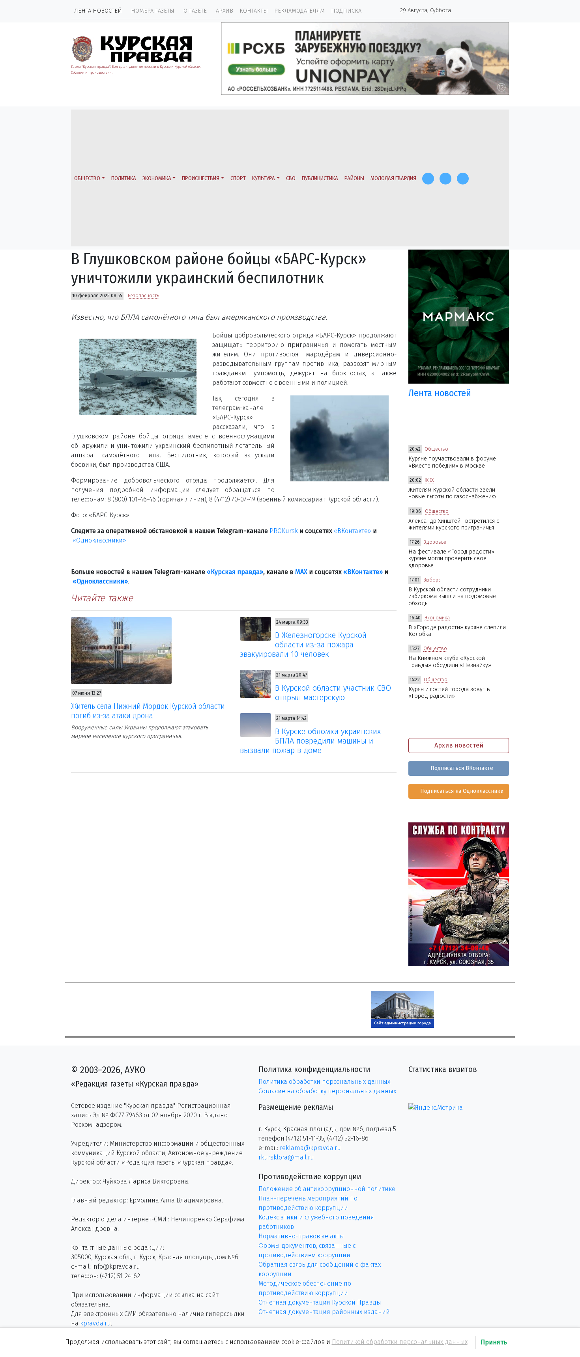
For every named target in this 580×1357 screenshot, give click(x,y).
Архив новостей (458, 745)
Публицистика (320, 178)
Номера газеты (152, 10)
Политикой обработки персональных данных (400, 1342)
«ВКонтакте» (352, 531)
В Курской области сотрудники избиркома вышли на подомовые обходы (452, 596)
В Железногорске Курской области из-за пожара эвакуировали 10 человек (303, 644)
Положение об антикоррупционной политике (326, 1189)
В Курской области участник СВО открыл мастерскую (333, 692)
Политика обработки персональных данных (324, 1081)
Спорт (238, 178)
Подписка (346, 10)
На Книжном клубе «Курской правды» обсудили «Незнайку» (449, 661)
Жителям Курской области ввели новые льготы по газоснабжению (452, 493)
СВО (291, 178)
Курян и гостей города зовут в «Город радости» (449, 692)
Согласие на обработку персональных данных (327, 1091)
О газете (195, 10)
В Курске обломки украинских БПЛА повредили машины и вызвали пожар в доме (310, 741)
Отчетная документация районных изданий (324, 1312)
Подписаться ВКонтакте (461, 768)
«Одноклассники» (99, 540)
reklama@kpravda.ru (310, 1148)
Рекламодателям (299, 10)
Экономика (156, 178)
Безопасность (143, 295)
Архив (224, 10)
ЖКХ (429, 480)
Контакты (253, 10)
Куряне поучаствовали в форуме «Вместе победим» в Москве (452, 462)
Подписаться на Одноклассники (461, 791)
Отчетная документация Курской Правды (319, 1302)
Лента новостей (98, 10)
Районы (354, 178)
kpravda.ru (95, 1323)
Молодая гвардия (393, 178)
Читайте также (102, 598)
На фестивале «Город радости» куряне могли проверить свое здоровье (451, 558)
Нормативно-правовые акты (301, 1236)
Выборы (432, 580)
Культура (263, 178)
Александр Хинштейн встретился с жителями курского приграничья (453, 524)
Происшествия (200, 178)
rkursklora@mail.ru (286, 1157)
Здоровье (435, 542)
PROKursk (283, 531)
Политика (123, 178)
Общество (87, 178)
